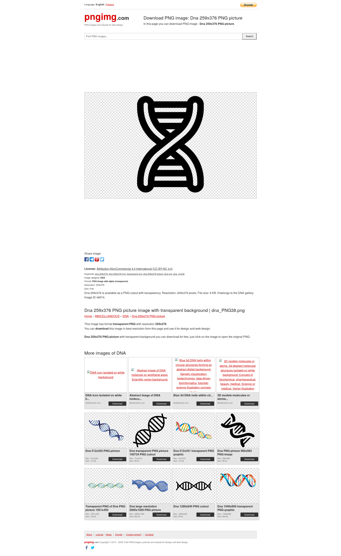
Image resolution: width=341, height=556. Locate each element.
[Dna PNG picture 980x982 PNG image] (238, 430)
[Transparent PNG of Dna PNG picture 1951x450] (106, 486)
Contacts (149, 534)
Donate (118, 534)
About (89, 534)
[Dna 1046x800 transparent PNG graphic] (238, 485)
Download (117, 403)
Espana (110, 4)
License (99, 534)
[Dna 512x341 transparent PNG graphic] (194, 430)
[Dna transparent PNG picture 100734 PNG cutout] (150, 430)
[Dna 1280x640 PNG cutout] (194, 486)
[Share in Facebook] (86, 259)
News (109, 534)
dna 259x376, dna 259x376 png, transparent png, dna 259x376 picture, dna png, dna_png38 (140, 273)
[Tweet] (102, 259)
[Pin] (97, 259)
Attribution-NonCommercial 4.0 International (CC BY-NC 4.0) (135, 269)
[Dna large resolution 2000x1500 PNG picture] (150, 486)
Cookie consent (133, 534)
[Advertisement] (170, 67)
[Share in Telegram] (92, 259)
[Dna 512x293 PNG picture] (106, 430)
